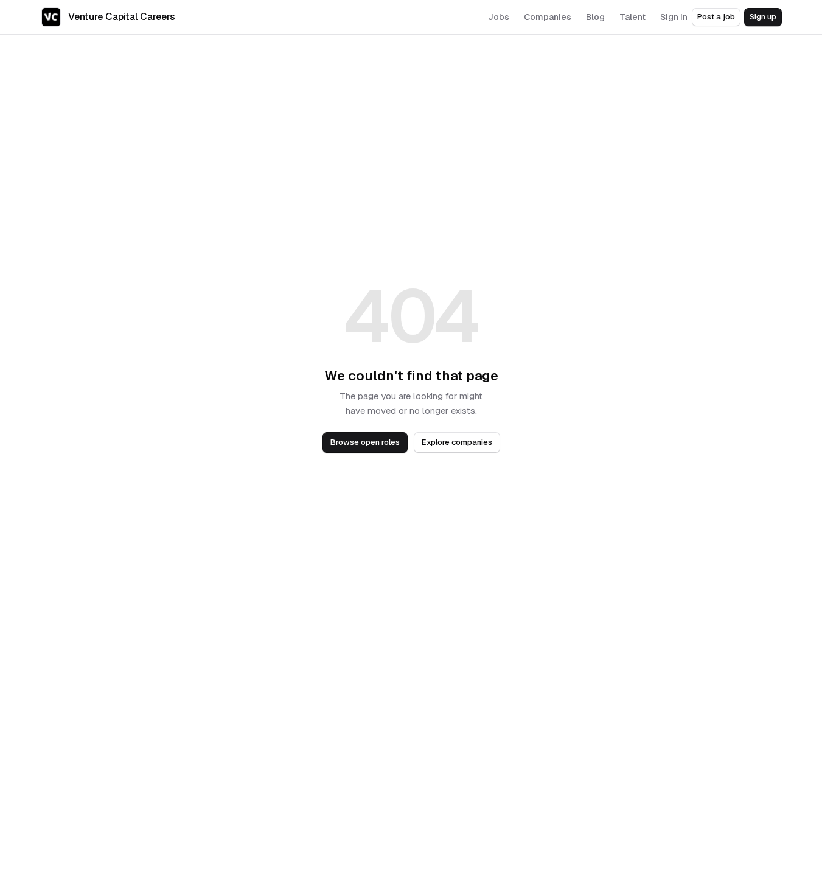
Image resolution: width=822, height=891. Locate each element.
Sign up (763, 17)
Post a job (716, 17)
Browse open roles (365, 442)
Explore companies (457, 442)
